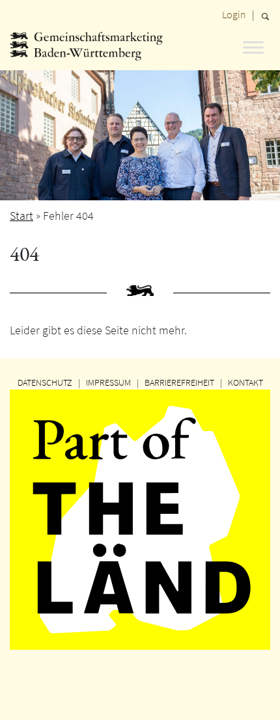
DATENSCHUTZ (45, 382)
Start (21, 215)
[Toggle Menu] (253, 47)
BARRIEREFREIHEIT (179, 382)
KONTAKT (245, 382)
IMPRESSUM (108, 382)
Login (234, 14)
